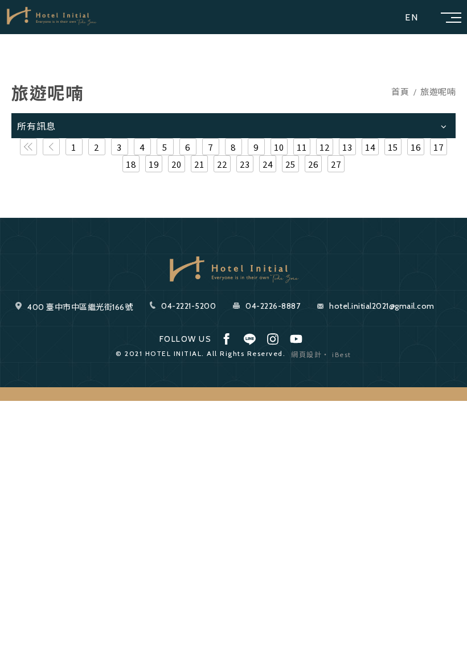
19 (154, 164)
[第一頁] (28, 146)
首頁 (400, 92)
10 (279, 147)
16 (416, 147)
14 (370, 147)
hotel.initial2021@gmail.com (382, 306)
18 (131, 164)
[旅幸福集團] (233, 269)
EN (411, 17)
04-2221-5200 (188, 306)
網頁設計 (306, 354)
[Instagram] (272, 339)
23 (245, 164)
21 (199, 164)
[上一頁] (51, 146)
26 (313, 164)
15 (393, 147)
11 (302, 147)
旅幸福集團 (51, 17)
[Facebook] (226, 339)
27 (336, 164)
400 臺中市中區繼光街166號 (80, 307)
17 (438, 147)
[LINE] (249, 339)
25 (290, 164)
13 (347, 147)
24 (268, 164)
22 (222, 164)
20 (176, 164)
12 (324, 147)
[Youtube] (296, 339)
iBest (341, 354)
